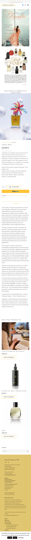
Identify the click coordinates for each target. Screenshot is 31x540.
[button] (28, 95)
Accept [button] (9, 537)
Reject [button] (15, 537)
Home (3, 142)
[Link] (15, 1)
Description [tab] (15, 203)
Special (22, 195)
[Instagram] (25, 5)
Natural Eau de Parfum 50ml (13, 195)
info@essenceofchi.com (10, 469)
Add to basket (14, 187)
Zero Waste (8, 142)
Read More (21, 537)
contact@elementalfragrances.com (11, 515)
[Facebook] (23, 5)
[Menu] (28, 5)
